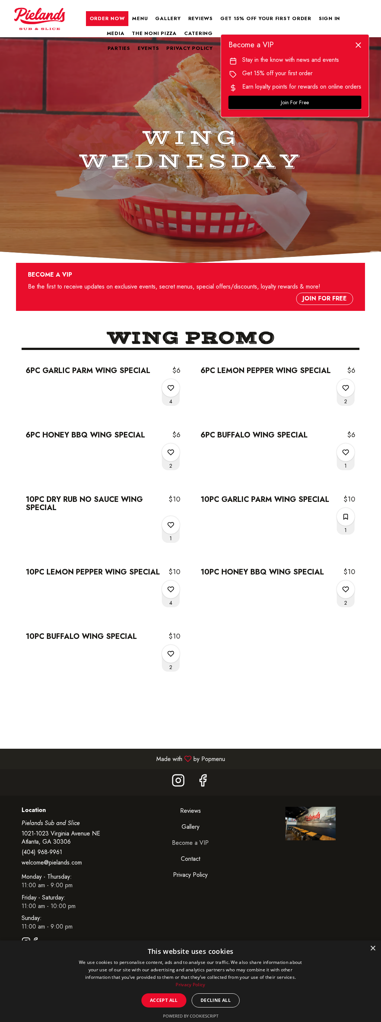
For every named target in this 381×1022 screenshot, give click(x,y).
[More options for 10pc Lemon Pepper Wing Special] (171, 589)
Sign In (329, 18)
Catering (198, 33)
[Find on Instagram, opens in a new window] (178, 782)
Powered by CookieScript (190, 1016)
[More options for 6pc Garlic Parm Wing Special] (171, 388)
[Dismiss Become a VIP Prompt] (358, 45)
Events (148, 48)
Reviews (200, 18)
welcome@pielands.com (52, 863)
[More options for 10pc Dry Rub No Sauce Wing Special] (171, 525)
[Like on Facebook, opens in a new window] (202, 782)
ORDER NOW (107, 18)
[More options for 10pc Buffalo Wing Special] (171, 654)
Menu (140, 18)
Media (116, 33)
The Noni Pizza (154, 33)
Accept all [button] (164, 1000)
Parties (119, 48)
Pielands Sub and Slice (310, 823)
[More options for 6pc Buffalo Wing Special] (346, 452)
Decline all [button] (216, 1000)
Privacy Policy (189, 48)
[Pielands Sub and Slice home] (39, 18)
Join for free (324, 298)
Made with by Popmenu (115, 759)
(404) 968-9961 (42, 852)
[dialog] (190, 981)
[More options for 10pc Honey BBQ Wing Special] (346, 589)
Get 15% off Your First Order (265, 18)
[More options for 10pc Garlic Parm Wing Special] (346, 517)
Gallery (167, 18)
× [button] (372, 948)
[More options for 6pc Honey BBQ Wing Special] (171, 452)
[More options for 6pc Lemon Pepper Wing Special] (346, 388)
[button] (103, 384)
